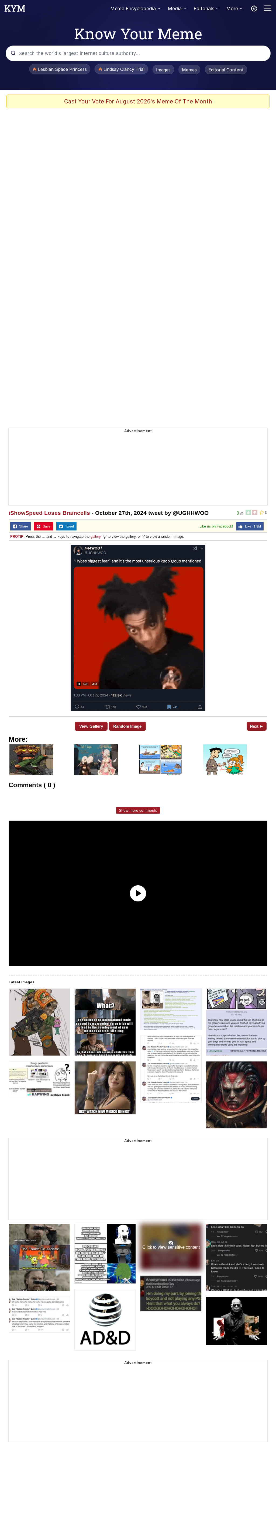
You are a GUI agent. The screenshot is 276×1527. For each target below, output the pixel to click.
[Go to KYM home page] (14, 10)
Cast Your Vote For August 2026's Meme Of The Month (138, 101)
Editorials (204, 8)
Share (22, 526)
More (232, 8)
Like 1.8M (252, 526)
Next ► (257, 726)
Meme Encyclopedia (133, 8)
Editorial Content (226, 69)
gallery (96, 537)
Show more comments (138, 810)
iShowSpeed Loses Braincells (49, 513)
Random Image (127, 726)
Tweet (68, 526)
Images (163, 69)
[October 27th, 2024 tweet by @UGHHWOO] (138, 628)
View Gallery (91, 726)
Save (45, 526)
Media (174, 8)
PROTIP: (17, 537)
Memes (189, 69)
